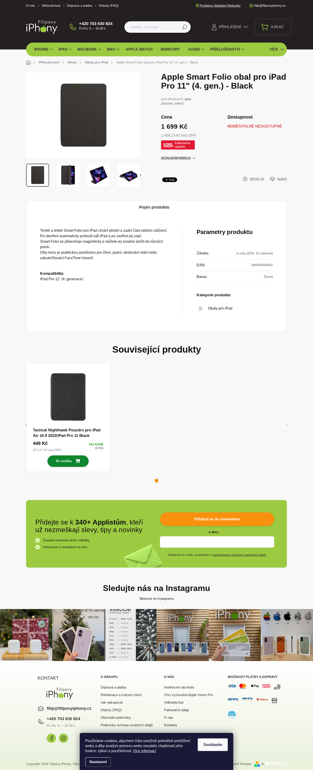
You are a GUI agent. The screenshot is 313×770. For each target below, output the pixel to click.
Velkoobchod (51, 5)
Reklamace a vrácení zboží (121, 695)
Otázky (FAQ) (109, 5)
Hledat (184, 27)
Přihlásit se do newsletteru (217, 519)
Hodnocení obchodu (179, 687)
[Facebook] (51, 738)
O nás (30, 5)
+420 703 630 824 (96, 23)
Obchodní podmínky (116, 717)
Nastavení (98, 762)
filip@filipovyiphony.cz (69, 708)
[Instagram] (63, 738)
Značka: (172, 103)
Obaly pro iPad (220, 308)
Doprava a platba (79, 5)
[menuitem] (44, 49)
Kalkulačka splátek (182, 144)
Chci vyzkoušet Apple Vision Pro (188, 695)
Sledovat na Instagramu (156, 598)
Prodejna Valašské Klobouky (220, 5)
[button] (156, 480)
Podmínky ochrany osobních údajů (127, 725)
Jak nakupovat (112, 702)
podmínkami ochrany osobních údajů (239, 555)
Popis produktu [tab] (154, 207)
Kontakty (170, 725)
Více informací (144, 751)
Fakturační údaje (176, 710)
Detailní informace (176, 158)
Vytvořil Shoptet (240, 764)
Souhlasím (212, 745)
